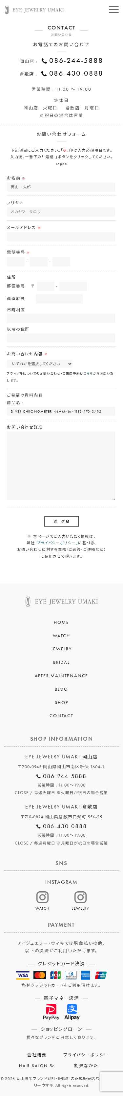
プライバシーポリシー (86, 1055)
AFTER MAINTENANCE (62, 675)
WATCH (61, 636)
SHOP (61, 702)
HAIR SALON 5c (37, 1065)
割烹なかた (86, 1065)
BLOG (61, 689)
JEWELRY (61, 649)
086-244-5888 (76, 60)
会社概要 (37, 1055)
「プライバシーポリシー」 (56, 543)
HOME (61, 622)
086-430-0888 (76, 73)
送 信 (59, 521)
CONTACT (61, 715)
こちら (88, 374)
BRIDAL (61, 662)
